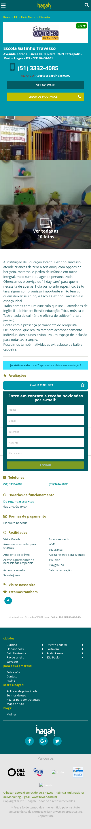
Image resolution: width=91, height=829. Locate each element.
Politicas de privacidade (22, 691)
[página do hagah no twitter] (57, 741)
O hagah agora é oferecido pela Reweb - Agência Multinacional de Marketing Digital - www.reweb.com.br (43, 795)
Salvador (12, 662)
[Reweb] (45, 785)
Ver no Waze (45, 85)
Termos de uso (16, 695)
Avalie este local (42, 385)
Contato (12, 676)
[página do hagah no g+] (43, 741)
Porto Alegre (55, 653)
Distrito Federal (57, 645)
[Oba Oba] (16, 772)
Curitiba (12, 645)
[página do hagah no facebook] (29, 741)
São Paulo (53, 657)
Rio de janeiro (16, 657)
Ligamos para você (42, 97)
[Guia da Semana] (38, 772)
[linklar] (58, 772)
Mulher (11, 714)
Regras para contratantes (23, 700)
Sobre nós (13, 672)
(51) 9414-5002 (58, 484)
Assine (11, 681)
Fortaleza (53, 649)
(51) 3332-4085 (38, 68)
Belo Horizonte (16, 653)
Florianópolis (15, 649)
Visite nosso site (22, 584)
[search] (87, 5)
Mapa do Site (15, 704)
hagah (44, 5)
